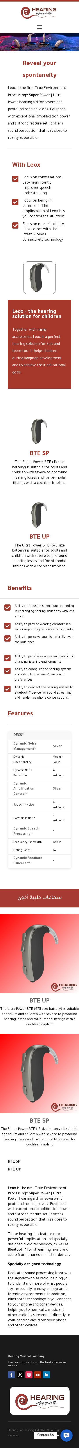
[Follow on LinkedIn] (46, 1374)
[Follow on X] (20, 1374)
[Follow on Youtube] (37, 1374)
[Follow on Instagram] (28, 1374)
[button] (66, 1435)
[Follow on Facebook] (11, 1374)
